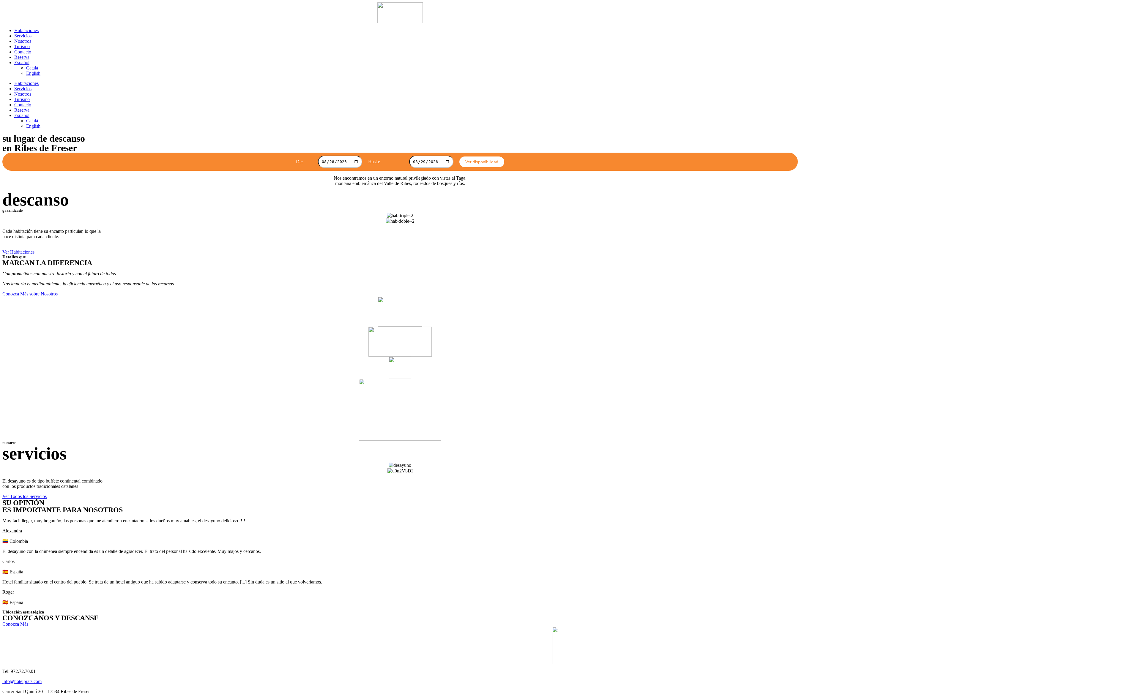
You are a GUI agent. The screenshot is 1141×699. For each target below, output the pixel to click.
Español (21, 62)
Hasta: (374, 161)
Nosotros (22, 41)
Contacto (22, 51)
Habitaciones (26, 30)
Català (32, 67)
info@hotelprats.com (22, 681)
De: (299, 161)
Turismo (22, 46)
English (33, 73)
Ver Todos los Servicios (24, 496)
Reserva (21, 57)
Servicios (22, 35)
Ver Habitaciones (18, 251)
